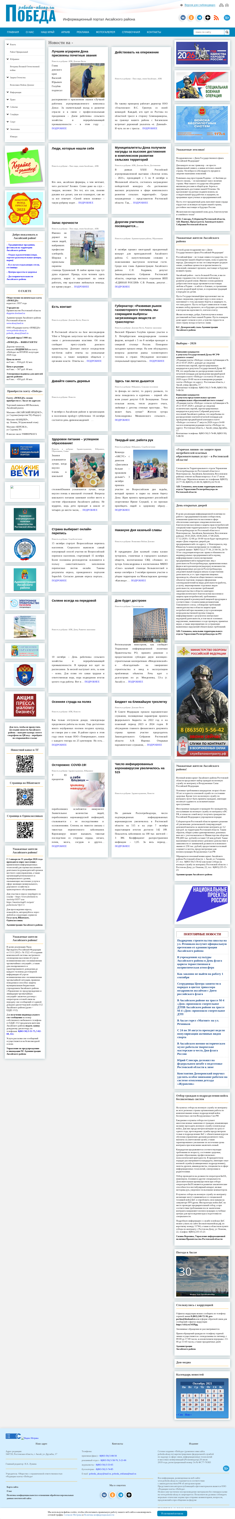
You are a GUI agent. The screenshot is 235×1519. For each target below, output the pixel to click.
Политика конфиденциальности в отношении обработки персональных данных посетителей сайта (40, 1497)
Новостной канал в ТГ (25, 749)
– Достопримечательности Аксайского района (20, 277)
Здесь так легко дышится (134, 381)
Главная (13, 32)
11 (183, 1400)
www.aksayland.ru (15, 323)
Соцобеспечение (148, 447)
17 (221, 1400)
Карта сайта (12, 1487)
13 (196, 1400)
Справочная (131, 32)
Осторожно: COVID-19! (69, 765)
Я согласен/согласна (172, 1513)
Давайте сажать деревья (71, 381)
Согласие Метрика (73, 1514)
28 (202, 1409)
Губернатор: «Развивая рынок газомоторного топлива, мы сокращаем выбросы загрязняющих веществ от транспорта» (138, 314)
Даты (75, 629)
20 (196, 1404)
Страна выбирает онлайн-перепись (72, 531)
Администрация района (141, 238)
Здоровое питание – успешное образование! (75, 441)
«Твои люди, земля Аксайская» (144, 79)
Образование (157, 238)
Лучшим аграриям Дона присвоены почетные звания (74, 53)
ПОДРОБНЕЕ (59, 128)
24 (221, 1404)
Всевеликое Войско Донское (143, 541)
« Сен (179, 1414)
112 (11, 1034)
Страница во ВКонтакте (25, 782)
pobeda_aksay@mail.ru (18, 333)
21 (202, 1404)
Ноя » (188, 1414)
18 (183, 1404)
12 (190, 1400)
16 (214, 1400)
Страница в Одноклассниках (25, 815)
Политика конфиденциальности (99, 1514)
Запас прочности (65, 223)
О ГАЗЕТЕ (24, 291)
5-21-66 (122, 1460)
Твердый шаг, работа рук (134, 440)
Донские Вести (79, 61)
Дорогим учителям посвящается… (129, 224)
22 (208, 1404)
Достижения (155, 165)
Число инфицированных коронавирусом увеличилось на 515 (139, 768)
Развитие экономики (153, 328)
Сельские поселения (150, 387)
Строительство (138, 606)
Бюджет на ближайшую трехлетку (141, 701)
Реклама (83, 32)
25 (183, 1409)
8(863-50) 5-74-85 (104, 1469)
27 (196, 1409)
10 (221, 1395)
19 (190, 1404)
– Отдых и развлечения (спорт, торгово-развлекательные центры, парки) (24, 257)
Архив (65, 32)
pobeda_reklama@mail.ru (124, 1473)
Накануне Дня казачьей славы (138, 530)
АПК (70, 61)
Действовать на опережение (137, 52)
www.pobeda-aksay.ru (17, 330)
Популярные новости (202, 934)
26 (190, 1409)
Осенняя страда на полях (71, 701)
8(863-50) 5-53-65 (104, 1464)
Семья (65, 451)
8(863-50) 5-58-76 (109, 1460)
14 (202, 1400)
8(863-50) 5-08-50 (108, 1455)
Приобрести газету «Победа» (24, 391)
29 (208, 1409)
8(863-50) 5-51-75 (26, 1031)
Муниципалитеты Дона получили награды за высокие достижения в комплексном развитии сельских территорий (140, 153)
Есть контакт (62, 306)
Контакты (154, 32)
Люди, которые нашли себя (73, 148)
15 (208, 1400)
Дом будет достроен (130, 600)
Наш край (47, 32)
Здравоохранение (84, 449)
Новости (85, 320)
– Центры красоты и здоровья (22, 272)
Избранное (136, 387)
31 (221, 1409)
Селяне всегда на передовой (74, 600)
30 (214, 1409)
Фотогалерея (105, 32)
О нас (30, 32)
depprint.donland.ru (16, 313)
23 (214, 1404)
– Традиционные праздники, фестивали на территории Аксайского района (21, 247)
